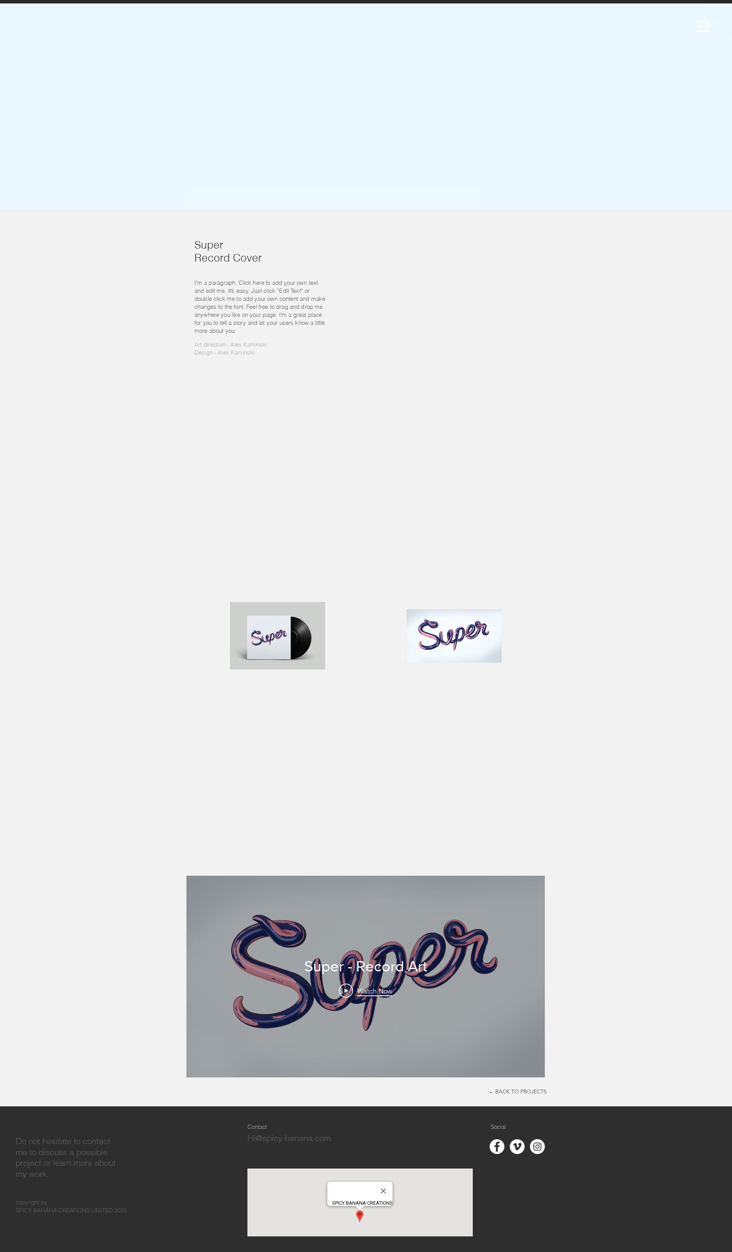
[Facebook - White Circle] (497, 1146)
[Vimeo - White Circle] (517, 1146)
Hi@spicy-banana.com (289, 1138)
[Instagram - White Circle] (537, 1146)
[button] (702, 26)
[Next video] (529, 976)
